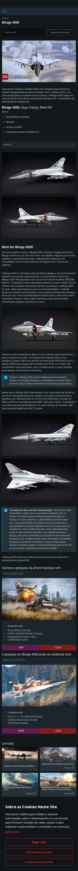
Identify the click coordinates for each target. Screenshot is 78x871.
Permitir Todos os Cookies (39, 852)
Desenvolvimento (60, 32)
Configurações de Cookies (39, 862)
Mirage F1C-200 (16, 716)
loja (58, 647)
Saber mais (12, 831)
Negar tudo (39, 842)
